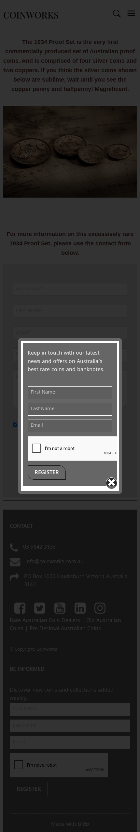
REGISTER (47, 473)
